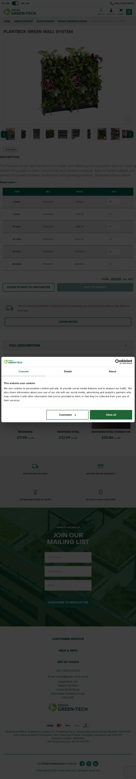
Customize (65, 414)
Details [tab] (68, 371)
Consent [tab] (24, 371)
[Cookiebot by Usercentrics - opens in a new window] (117, 361)
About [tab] (112, 371)
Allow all (111, 414)
